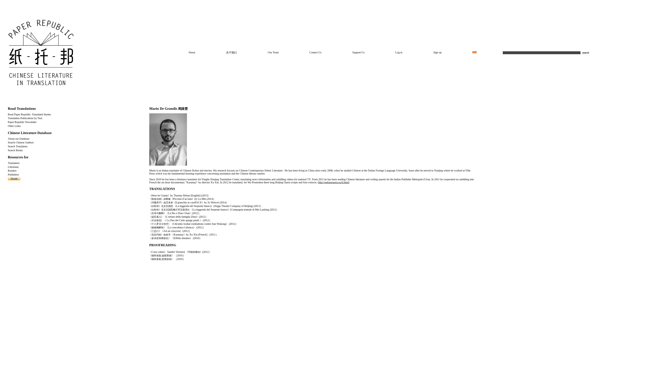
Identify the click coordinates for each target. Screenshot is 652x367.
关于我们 (231, 52)
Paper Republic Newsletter (22, 122)
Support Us (358, 52)
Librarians (13, 166)
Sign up (437, 52)
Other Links (14, 126)
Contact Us (315, 52)
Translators (14, 163)
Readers (12, 170)
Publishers (13, 174)
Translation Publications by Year (25, 118)
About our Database (18, 138)
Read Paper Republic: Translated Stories (29, 114)
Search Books (15, 150)
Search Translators (18, 146)
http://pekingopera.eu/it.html (334, 182)
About (191, 52)
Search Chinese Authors (21, 142)
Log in (398, 52)
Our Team (273, 52)
